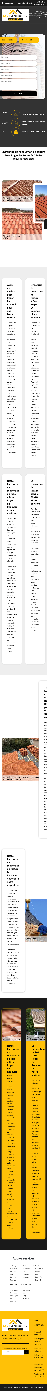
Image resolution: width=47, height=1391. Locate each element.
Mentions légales (37, 1387)
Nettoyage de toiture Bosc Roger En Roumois (26, 1271)
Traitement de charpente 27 (27, 114)
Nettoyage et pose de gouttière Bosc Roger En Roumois (13, 1273)
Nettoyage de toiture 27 (39, 1349)
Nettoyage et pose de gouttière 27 (39, 1341)
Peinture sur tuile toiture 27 (27, 132)
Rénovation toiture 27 (38, 1333)
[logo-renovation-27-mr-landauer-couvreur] (15, 15)
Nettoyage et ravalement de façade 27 (39, 1367)
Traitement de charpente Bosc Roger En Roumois (27, 1292)
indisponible (26, 3)
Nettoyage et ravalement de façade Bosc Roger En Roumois (14, 1293)
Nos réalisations (28, 40)
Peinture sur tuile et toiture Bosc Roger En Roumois (39, 1273)
